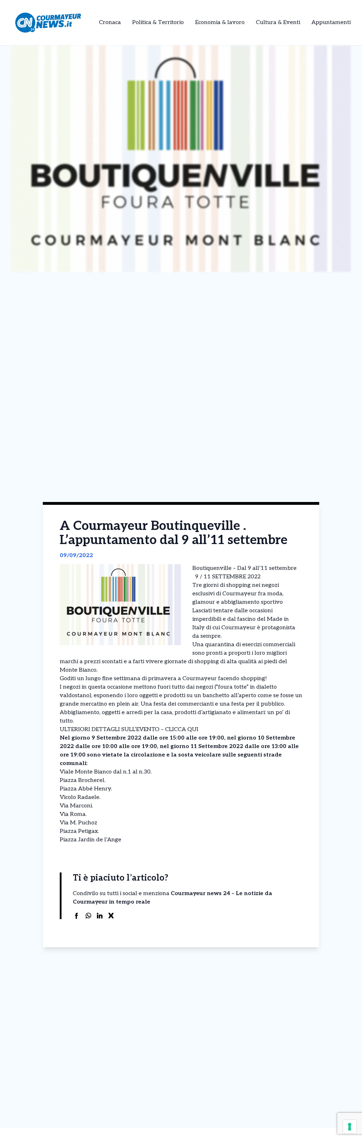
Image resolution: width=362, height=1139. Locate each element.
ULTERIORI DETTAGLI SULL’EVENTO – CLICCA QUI (129, 729)
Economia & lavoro (220, 22)
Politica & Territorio (158, 22)
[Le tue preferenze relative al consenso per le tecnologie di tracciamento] (349, 1126)
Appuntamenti (331, 22)
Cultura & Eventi (278, 22)
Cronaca (110, 22)
